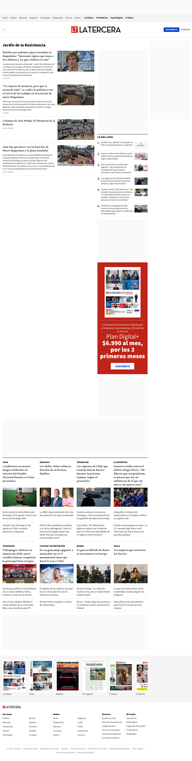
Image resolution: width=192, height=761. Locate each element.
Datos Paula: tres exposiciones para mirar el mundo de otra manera (128, 604)
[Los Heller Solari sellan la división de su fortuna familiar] (57, 497)
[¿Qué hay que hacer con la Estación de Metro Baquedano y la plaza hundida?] (75, 155)
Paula (117, 546)
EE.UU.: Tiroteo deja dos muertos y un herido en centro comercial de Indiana (93, 604)
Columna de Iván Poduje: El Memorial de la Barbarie (29, 123)
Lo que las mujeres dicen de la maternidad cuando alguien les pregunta (129, 591)
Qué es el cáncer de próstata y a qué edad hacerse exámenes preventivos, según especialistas (117, 156)
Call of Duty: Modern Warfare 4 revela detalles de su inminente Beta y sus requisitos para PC (18, 604)
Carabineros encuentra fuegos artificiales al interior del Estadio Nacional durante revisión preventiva (18, 473)
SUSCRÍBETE (122, 366)
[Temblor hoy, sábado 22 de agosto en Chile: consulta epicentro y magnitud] (141, 145)
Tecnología (45, 17)
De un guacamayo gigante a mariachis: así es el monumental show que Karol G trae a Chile (56, 556)
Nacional (23, 17)
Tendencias (83, 462)
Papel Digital (117, 17)
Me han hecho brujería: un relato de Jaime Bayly (56, 603)
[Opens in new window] (67, 691)
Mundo (69, 17)
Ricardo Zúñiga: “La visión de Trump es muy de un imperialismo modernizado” (93, 591)
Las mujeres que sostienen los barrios (130, 552)
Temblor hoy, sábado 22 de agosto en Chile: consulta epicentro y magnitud (117, 143)
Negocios (34, 17)
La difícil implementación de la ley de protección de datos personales (57, 514)
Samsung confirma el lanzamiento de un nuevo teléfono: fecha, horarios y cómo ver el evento (19, 591)
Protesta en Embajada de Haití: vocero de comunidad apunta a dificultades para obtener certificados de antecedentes (117, 209)
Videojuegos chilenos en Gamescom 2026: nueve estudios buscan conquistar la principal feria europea (19, 556)
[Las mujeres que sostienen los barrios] (131, 573)
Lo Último (88, 17)
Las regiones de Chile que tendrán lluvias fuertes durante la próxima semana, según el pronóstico (116, 181)
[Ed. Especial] (94, 691)
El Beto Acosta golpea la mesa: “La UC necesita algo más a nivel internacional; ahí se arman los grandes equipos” (131, 530)
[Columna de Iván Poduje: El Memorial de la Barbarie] (75, 129)
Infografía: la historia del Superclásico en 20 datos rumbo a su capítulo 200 (130, 515)
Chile (5, 462)
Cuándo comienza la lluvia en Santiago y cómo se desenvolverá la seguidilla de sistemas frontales (93, 515)
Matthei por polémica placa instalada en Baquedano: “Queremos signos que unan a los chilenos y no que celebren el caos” (28, 56)
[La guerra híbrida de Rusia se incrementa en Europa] (94, 573)
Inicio (5, 17)
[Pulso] (41, 691)
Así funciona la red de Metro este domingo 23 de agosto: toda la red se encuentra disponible (19, 515)
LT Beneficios (102, 17)
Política (13, 17)
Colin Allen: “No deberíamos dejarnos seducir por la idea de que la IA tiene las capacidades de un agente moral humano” (93, 530)
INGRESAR (185, 29)
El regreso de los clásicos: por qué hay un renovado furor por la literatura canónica (56, 591)
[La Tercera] (14, 691)
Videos (77, 17)
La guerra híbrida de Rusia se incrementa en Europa (93, 552)
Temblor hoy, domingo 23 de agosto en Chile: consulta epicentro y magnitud (17, 528)
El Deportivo (58, 17)
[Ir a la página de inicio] (96, 29)
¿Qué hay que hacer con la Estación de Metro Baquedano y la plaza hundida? (26, 149)
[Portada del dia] (123, 316)
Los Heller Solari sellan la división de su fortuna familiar (55, 470)
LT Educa (129, 17)
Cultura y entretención (52, 546)
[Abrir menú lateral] (4, 30)
